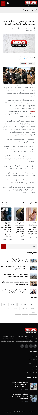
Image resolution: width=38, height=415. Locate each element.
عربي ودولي (25, 10)
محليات (33, 308)
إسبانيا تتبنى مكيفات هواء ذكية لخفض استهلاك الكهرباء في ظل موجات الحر (19, 229)
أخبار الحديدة (22, 304)
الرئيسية (34, 10)
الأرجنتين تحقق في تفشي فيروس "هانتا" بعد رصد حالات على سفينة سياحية (6, 229)
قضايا (33, 366)
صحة (15, 308)
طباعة (31, 63)
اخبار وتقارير (32, 360)
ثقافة (18, 313)
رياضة (8, 308)
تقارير (25, 313)
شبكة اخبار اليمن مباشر (27, 28)
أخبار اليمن (32, 304)
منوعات (33, 356)
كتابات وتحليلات (30, 372)
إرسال (23, 63)
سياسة (13, 304)
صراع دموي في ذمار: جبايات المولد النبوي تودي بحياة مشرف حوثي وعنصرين (20, 384)
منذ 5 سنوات (14, 28)
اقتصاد (5, 304)
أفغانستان (31, 111)
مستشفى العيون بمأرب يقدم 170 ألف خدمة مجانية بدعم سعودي (20, 396)
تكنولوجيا (33, 313)
